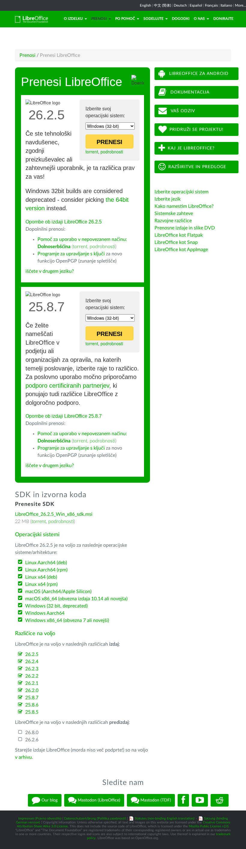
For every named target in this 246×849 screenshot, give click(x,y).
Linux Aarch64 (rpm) (46, 570)
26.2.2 (31, 676)
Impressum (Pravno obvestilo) (40, 818)
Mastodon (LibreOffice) (98, 800)
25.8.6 (31, 705)
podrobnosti (111, 152)
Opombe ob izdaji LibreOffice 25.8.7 (64, 416)
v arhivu (23, 757)
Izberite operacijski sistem (181, 191)
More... (240, 5)
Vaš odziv (182, 111)
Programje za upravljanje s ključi (71, 253)
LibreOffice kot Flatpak (178, 235)
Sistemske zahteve (173, 213)
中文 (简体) (162, 5)
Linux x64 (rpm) (41, 584)
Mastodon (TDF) (155, 800)
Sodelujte (153, 18)
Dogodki (181, 18)
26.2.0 (31, 690)
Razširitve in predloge (197, 167)
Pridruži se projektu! (197, 130)
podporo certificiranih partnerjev (67, 385)
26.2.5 (31, 654)
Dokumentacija (189, 92)
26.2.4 (31, 661)
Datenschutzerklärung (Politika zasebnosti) (95, 818)
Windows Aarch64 (44, 613)
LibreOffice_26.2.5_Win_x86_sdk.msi (53, 514)
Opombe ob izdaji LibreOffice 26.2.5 (64, 221)
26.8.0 (31, 732)
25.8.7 (31, 697)
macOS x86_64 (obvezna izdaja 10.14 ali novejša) (76, 598)
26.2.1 (31, 683)
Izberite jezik (167, 199)
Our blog (49, 800)
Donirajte (223, 18)
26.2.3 (31, 668)
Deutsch (180, 5)
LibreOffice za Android (198, 74)
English (145, 5)
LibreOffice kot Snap (176, 242)
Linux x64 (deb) (41, 577)
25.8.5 (31, 712)
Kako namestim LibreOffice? (184, 206)
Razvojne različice (173, 220)
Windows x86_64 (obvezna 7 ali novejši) (67, 620)
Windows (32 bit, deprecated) (56, 606)
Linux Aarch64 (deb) (46, 562)
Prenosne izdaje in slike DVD (184, 228)
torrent (92, 152)
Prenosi (99, 18)
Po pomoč (125, 18)
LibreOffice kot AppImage (181, 249)
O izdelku (73, 18)
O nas (199, 18)
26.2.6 (31, 739)
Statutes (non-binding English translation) (164, 818)
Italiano (226, 5)
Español (196, 5)
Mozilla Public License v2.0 (208, 826)
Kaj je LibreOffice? (191, 148)
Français (211, 5)
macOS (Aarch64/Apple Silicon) (58, 591)
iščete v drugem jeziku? (50, 271)
